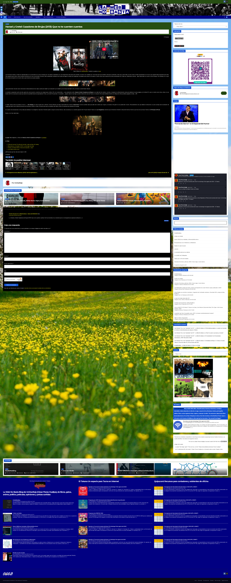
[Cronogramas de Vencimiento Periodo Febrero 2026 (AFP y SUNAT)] (158, 491)
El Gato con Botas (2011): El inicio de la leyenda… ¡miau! (20, 147)
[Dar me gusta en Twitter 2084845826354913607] (184, 209)
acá (100, 71)
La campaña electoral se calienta (182, 252)
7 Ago (195, 187)
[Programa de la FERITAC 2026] (83, 517)
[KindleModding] (7, 504)
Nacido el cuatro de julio (180, 245)
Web (5, 271)
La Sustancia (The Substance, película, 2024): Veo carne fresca (83, 201)
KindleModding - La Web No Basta (182, 345)
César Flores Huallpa (182, 179)
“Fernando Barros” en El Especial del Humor (191, 124)
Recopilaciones (28, 17)
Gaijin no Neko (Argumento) (181, 317)
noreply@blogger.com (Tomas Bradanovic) (194, 422)
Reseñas (38, 17)
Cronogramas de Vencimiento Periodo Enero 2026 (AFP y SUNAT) (180, 500)
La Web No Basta (11, 492)
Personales (17, 17)
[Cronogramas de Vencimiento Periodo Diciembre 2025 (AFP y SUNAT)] (158, 517)
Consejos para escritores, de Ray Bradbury (184, 302)
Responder (166, 220)
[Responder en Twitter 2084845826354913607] (179, 209)
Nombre (6, 256)
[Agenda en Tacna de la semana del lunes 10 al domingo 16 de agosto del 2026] (83, 530)
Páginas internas (61, 17)
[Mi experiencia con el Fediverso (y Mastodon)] (7, 543)
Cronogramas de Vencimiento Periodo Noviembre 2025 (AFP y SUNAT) (181, 526)
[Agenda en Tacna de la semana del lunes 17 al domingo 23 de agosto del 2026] (83, 491)
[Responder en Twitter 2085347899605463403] (179, 201)
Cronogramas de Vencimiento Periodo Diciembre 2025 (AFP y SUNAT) (181, 513)
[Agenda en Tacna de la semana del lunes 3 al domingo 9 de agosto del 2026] (83, 543)
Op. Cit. (180, 295)
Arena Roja (181, 319)
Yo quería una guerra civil (180, 265)
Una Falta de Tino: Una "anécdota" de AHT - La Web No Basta (188, 328)
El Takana (83, 481)
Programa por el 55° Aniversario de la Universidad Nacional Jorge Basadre (106, 500)
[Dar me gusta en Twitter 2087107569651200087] (184, 183)
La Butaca (44, 137)
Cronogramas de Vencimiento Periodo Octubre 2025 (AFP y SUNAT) (180, 539)
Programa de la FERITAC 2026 (95, 513)
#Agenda (202, 198)
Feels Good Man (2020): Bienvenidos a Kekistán (133, 201)
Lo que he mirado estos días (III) (182, 298)
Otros (180, 304)
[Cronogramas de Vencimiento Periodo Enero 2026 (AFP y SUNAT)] (158, 504)
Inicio (9, 17)
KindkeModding (178, 274)
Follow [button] (223, 93)
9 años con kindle (178, 278)
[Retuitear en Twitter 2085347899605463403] (181, 201)
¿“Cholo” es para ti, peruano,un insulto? (214, 332)
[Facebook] (1, 7)
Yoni (180, 279)
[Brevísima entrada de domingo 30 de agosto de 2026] (177, 425)
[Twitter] (1, 10)
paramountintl (84, 71)
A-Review (181, 314)
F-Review (181, 284)
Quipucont (159, 481)
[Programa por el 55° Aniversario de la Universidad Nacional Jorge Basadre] (83, 504)
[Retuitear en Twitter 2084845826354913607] (181, 209)
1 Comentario (177, 126)
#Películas (20, 32)
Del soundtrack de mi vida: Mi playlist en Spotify (201, 398)
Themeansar (24, 580)
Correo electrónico (9, 263)
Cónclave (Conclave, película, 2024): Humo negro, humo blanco (27, 201)
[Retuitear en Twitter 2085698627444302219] (181, 192)
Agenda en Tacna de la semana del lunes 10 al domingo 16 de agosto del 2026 (107, 526)
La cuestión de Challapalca (180, 255)
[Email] (1, 14)
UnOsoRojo (14, 30)
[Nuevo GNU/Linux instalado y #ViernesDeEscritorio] (7, 530)
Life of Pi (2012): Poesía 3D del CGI (157, 172)
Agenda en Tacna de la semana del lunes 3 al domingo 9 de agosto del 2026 (107, 539)
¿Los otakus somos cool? (13, 149)
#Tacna (207, 198)
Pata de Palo (181, 289)
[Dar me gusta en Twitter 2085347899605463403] (184, 201)
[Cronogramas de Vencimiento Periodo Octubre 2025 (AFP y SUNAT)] (158, 543)
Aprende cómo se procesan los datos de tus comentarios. (37, 288)
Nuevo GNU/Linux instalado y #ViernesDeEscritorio (186, 239)
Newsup (19, 580)
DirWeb (180, 275)
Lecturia (176, 249)
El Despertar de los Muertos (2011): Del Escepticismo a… (22, 172)
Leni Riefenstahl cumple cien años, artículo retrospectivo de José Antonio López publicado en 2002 (197, 287)
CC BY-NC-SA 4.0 (216, 441)
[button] (224, 17)
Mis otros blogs (48, 17)
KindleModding (177, 233)
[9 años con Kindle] (7, 517)
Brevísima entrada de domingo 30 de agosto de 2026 (196, 421)
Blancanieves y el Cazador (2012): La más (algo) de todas (21, 146)
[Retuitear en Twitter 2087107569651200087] (181, 183)
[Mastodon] (1, 12)
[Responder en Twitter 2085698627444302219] (179, 192)
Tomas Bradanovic (179, 408)
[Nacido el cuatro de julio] (7, 556)
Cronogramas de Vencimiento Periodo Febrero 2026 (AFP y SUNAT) (180, 486)
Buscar (176, 218)
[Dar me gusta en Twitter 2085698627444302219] (184, 192)
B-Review (181, 310)
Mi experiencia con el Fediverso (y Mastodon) (185, 242)
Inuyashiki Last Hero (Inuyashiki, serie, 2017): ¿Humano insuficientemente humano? (194, 313)
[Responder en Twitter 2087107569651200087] (179, 183)
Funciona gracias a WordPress (9, 580)
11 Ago (195, 179)
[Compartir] (1, 17)
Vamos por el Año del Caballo (181, 258)
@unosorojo (190, 179)
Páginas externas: (178, 24)
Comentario (7, 231)
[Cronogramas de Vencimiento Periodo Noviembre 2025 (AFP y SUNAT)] (158, 530)
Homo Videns (182, 299)
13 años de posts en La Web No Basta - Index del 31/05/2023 (23, 213)
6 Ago (195, 196)
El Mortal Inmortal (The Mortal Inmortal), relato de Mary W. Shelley (23, 144)
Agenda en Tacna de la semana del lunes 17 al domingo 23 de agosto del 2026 (107, 486)
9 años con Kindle (178, 236)
